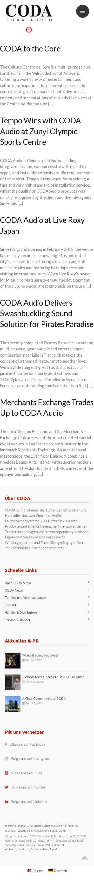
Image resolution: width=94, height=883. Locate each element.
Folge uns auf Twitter (28, 787)
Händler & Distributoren (22, 612)
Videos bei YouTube (26, 773)
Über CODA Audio (18, 583)
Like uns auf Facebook (27, 744)
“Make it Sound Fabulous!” (41, 655)
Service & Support (17, 620)
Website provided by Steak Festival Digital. (31, 849)
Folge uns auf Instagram (30, 758)
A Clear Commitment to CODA (44, 698)
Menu (82, 11)
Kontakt (10, 605)
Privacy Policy (45, 844)
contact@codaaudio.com (20, 844)
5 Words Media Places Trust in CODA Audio (53, 677)
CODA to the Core (30, 48)
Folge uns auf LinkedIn (29, 801)
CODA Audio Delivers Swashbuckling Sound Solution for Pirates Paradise (47, 313)
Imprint (59, 844)
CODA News (14, 590)
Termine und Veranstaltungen (25, 597)
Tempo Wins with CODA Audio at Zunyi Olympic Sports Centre (40, 131)
